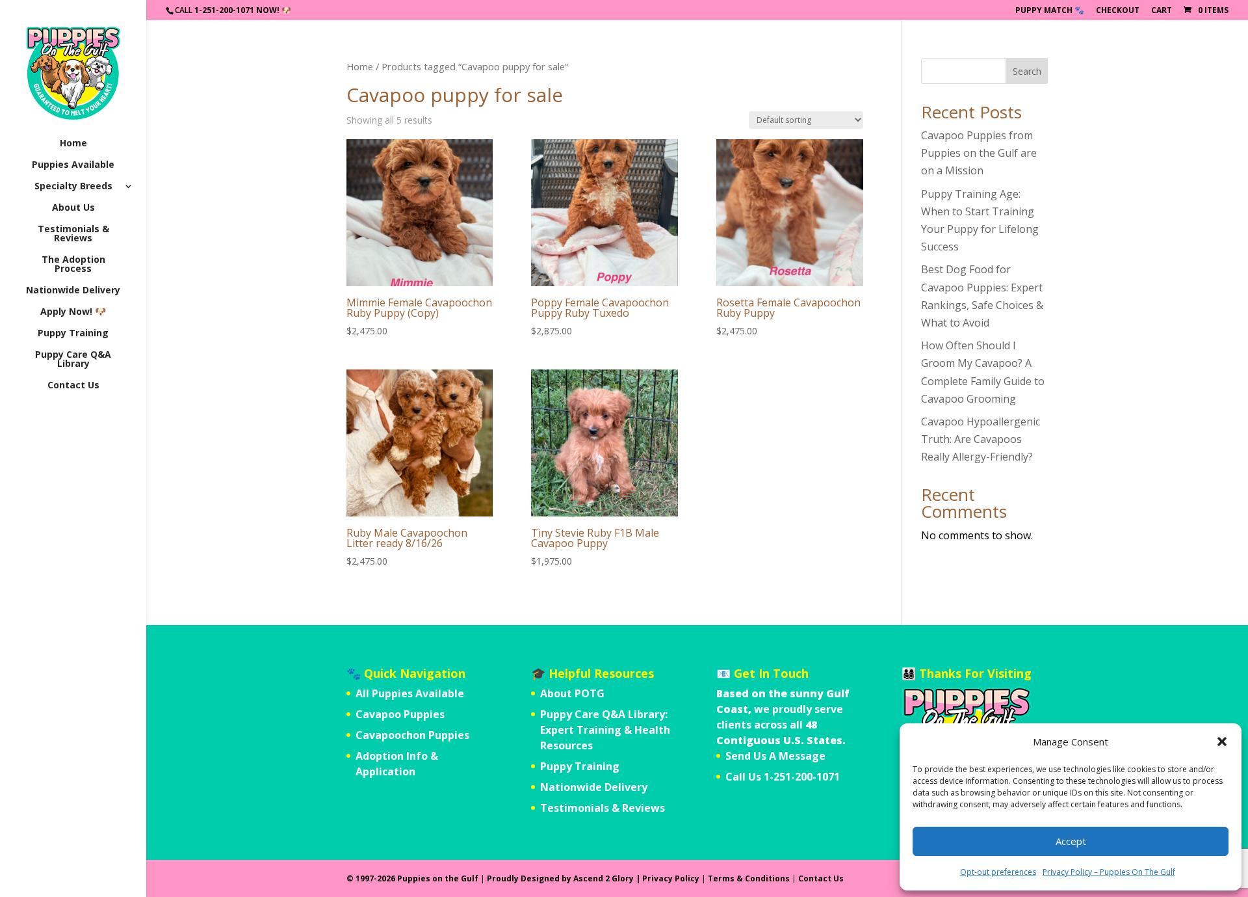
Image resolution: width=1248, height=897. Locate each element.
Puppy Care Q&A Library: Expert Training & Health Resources (605, 730)
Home (73, 144)
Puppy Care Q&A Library (73, 359)
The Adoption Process (73, 264)
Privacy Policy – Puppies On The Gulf (1109, 871)
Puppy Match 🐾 (1049, 11)
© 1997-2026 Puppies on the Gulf (412, 878)
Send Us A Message (775, 756)
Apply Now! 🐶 (73, 312)
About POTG (572, 693)
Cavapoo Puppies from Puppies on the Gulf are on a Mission (979, 153)
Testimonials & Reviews (73, 234)
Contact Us (73, 386)
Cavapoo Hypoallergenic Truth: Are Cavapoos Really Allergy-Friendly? (980, 439)
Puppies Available (73, 165)
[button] (1222, 741)
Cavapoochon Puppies (412, 735)
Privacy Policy (670, 878)
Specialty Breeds (73, 186)
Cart (1161, 11)
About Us (73, 208)
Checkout (1117, 11)
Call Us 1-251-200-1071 (782, 777)
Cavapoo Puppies (400, 714)
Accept (1071, 841)
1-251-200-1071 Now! (237, 10)
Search (1027, 71)
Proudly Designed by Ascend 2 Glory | (564, 878)
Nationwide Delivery (73, 291)
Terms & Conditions (749, 878)
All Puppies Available (410, 693)
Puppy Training (73, 333)
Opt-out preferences (998, 871)
